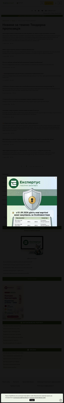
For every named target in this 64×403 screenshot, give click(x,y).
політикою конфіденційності (21, 397)
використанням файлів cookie (38, 397)
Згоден (32, 400)
